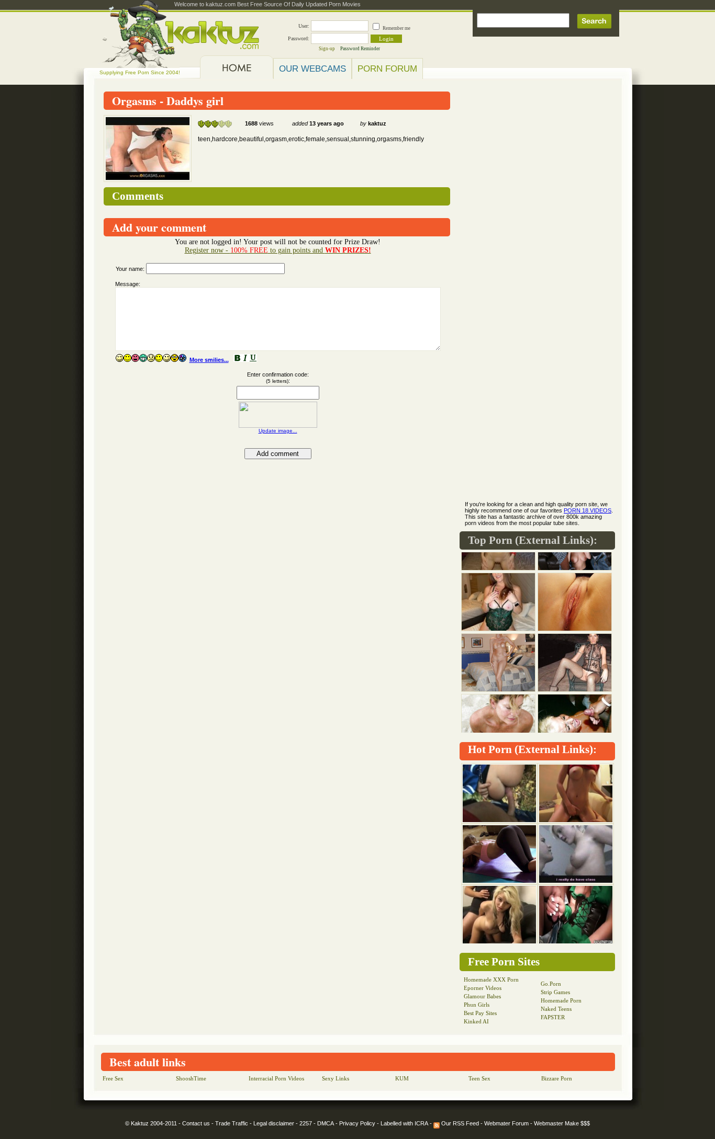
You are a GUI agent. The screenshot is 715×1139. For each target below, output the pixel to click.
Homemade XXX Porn (491, 979)
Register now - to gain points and (278, 250)
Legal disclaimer (273, 1123)
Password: (298, 38)
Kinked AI (476, 1021)
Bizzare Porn (556, 1078)
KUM (402, 1078)
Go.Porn (551, 984)
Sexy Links (335, 1078)
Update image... (278, 431)
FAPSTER (553, 1017)
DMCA (325, 1123)
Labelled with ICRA (404, 1123)
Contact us (196, 1123)
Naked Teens (556, 1009)
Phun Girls (476, 1004)
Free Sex (113, 1078)
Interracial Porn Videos (276, 1078)
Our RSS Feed (459, 1123)
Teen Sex (479, 1078)
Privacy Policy (357, 1123)
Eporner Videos (482, 988)
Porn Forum (387, 68)
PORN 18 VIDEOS (587, 510)
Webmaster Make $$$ (562, 1123)
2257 (305, 1123)
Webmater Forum (506, 1123)
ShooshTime (191, 1078)
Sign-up (327, 48)
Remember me (396, 28)
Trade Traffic (231, 1123)
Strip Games (555, 992)
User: (303, 26)
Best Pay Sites (480, 1013)
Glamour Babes (482, 996)
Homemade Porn (561, 1000)
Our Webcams (312, 68)
